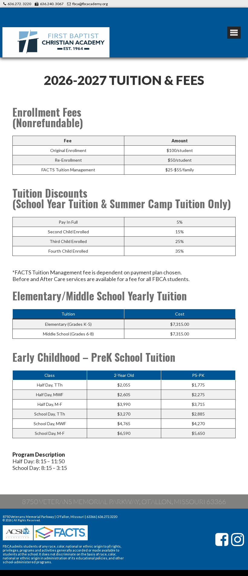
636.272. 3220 (19, 4)
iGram (237, 539)
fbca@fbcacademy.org (90, 4)
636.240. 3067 (52, 4)
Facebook (222, 539)
